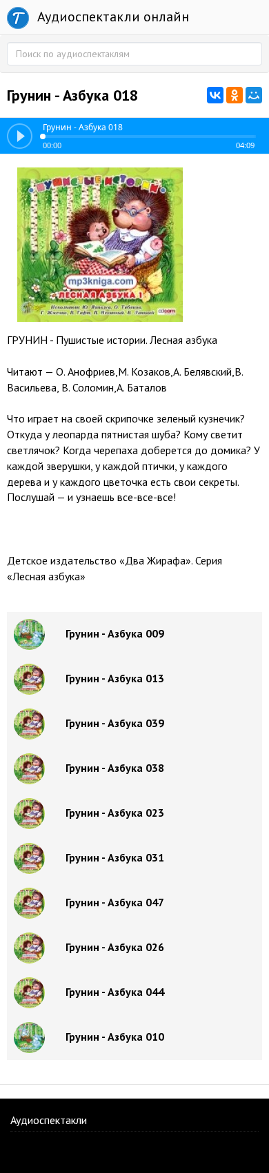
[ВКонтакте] (215, 95)
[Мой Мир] (254, 95)
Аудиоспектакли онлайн (111, 17)
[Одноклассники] (234, 95)
